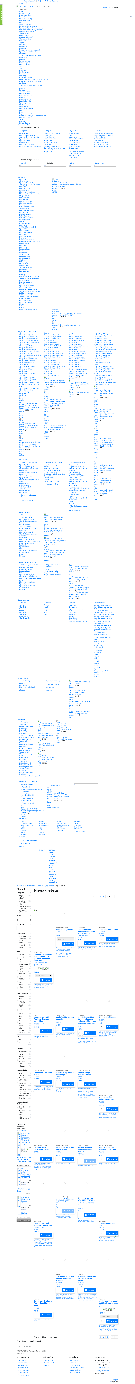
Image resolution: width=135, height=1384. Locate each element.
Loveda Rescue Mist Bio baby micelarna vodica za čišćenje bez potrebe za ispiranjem (87, 1020)
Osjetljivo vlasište (75, 142)
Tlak (20, 68)
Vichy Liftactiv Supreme (27, 379)
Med (95, 640)
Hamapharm (43, 823)
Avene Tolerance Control (77, 359)
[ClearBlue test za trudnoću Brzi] (39, 725)
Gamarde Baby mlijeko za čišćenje (65, 1074)
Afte (20, 110)
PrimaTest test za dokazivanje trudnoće (47, 735)
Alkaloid (58, 931)
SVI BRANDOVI (81, 831)
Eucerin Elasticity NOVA (52, 364)
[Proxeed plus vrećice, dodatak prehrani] (71, 568)
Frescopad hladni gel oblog (66, 738)
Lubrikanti (72, 492)
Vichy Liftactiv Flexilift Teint (29, 388)
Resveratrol (73, 620)
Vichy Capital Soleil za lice (28, 340)
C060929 (80, 1208)
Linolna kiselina (99, 623)
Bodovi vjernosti (52, 870)
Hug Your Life (61, 823)
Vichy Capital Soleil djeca (28, 337)
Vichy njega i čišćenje (26, 390)
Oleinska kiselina (99, 631)
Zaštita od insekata (26, 293)
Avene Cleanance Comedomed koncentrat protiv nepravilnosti (81, 372)
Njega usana (23, 139)
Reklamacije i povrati (53, 863)
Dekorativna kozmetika (27, 210)
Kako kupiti (51, 866)
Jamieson (42, 834)
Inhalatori (22, 730)
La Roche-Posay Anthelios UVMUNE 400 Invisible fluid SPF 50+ (107, 392)
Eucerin (46, 333)
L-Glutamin (97, 652)
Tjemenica (22, 489)
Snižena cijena (23, 1363)
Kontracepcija (73, 500)
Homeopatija (50, 687)
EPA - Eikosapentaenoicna (103, 607)
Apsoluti (22, 689)
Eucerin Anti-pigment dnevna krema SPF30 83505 (57, 382)
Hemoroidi (23, 74)
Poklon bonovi (26, 800)
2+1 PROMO (25, 793)
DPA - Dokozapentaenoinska (104, 614)
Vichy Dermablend (25, 370)
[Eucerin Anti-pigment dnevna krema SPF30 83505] (46, 383)
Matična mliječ (99, 641)
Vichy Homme (24, 364)
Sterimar (77, 829)
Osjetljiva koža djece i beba (28, 468)
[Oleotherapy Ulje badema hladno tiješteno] (71, 693)
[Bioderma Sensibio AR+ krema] (55, 326)
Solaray (41, 832)
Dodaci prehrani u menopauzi (29, 50)
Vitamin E (22, 612)
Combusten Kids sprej (43, 1073)
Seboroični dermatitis (76, 152)
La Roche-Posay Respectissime (104, 368)
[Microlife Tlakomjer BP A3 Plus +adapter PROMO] (39, 759)
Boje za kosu (73, 148)
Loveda (80, 1025)
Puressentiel (81, 1206)
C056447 (36, 1153)
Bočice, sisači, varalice (52, 470)
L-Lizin (96, 665)
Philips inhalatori (25, 765)
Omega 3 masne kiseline (102, 605)
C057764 (58, 1284)
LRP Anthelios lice (100, 337)
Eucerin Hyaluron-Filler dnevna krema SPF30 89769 (71, 314)
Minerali (48, 603)
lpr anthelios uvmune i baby (103, 344)
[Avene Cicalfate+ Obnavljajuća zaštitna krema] (71, 385)
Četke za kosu (24, 306)
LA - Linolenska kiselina (102, 627)
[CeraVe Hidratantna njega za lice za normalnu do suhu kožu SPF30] (55, 185)
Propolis (96, 643)
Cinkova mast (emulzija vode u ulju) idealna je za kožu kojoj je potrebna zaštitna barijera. (107, 1239)
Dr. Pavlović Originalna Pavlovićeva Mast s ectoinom (65, 1278)
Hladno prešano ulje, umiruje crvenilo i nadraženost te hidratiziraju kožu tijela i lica (107, 945)
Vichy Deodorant (25, 368)
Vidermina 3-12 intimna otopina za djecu (65, 1200)
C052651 (36, 1024)
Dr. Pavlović (37, 1307)
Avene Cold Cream (75, 338)
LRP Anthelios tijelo (100, 338)
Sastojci (73, 603)
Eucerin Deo (48, 373)
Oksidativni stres (25, 39)
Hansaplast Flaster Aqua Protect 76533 (25, 1200)
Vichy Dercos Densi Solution (29, 351)
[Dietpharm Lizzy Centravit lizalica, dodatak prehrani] (96, 481)
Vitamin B (22, 607)
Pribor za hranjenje (50, 472)
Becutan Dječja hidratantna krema (41, 1148)
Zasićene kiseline (99, 633)
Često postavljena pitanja (53, 882)
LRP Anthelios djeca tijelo (102, 342)
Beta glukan (73, 618)
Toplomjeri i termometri (52, 468)
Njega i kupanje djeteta (27, 467)
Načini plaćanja (52, 859)
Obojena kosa (73, 150)
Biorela (41, 827)
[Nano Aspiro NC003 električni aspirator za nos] (58, 727)
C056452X (81, 1155)
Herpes (21, 112)
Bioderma (24, 827)
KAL (40, 831)
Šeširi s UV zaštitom (101, 144)
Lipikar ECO (98, 361)
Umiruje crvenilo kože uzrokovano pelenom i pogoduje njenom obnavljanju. (43, 1036)
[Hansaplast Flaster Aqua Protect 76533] (18, 1202)
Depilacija (47, 144)
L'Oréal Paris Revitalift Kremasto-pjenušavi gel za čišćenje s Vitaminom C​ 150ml (25, 1138)
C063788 (102, 1103)
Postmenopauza (24, 63)
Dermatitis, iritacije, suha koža (54, 148)
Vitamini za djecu (25, 618)
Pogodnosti (26, 787)
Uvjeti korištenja (52, 877)
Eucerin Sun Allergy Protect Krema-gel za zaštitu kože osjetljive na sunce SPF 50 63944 (57, 403)
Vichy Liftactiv (24, 372)
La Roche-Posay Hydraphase (104, 353)
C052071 (101, 933)
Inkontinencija (24, 757)
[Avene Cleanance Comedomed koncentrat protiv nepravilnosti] (71, 373)
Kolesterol (22, 70)
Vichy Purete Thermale (27, 361)
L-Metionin (97, 660)
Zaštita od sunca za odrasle (103, 135)
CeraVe (23, 831)
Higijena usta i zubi (26, 114)
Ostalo (21, 308)
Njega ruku (48, 141)
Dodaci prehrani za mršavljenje (79, 489)
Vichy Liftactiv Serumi (27, 381)
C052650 (80, 937)
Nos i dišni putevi (25, 20)
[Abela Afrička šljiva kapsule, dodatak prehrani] (71, 595)
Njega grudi (48, 152)
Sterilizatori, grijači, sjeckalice (54, 474)
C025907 (58, 1022)
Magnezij (47, 609)
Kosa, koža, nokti (25, 101)
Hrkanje (22, 59)
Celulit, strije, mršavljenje (52, 133)
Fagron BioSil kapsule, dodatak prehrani (82, 712)
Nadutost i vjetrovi (25, 95)
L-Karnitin (97, 654)
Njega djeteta (24, 465)
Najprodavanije (23, 1367)
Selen (46, 612)
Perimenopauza (24, 61)
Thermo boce (24, 768)
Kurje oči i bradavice (26, 748)
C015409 (101, 1227)
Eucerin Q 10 (48, 349)
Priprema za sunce (100, 139)
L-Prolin (96, 674)
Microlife (59, 827)
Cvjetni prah (98, 645)
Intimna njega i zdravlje (77, 491)
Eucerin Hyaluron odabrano (53, 355)
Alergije (22, 44)
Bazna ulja (22, 683)
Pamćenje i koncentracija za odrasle (31, 30)
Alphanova (102, 931)
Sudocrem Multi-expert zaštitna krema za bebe (108, 1302)
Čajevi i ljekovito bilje (53, 681)
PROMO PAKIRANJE (27, 795)
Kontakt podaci (51, 853)
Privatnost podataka (52, 874)
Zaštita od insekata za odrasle (29, 297)
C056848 (80, 1026)
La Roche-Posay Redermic (103, 366)
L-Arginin (97, 656)
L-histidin (97, 676)
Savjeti (40, 1)
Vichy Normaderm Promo (28, 359)
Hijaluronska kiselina (76, 609)
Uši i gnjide (23, 492)
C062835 (80, 1284)
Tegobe (22, 43)
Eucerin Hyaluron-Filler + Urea (54, 366)
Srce (20, 66)
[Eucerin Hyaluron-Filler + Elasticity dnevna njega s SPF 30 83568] (46, 428)
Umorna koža (24, 197)
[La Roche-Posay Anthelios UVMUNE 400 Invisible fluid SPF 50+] (96, 393)
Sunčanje (98, 131)
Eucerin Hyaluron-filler (52, 351)
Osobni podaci (49, 1360)
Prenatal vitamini (74, 472)
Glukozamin (73, 607)
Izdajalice (22, 770)
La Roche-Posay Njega (101, 384)
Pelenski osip (23, 470)
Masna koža (23, 199)
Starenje (23, 163)
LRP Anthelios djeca (100, 346)
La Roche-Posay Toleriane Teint (105, 383)
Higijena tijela (48, 150)
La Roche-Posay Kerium (102, 355)
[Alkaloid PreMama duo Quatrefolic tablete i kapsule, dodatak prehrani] (46, 554)
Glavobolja (23, 46)
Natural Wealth (44, 825)
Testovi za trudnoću (26, 735)
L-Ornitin (97, 667)
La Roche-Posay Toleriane (103, 375)
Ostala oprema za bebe (52, 481)
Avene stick (73, 349)
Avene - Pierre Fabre (28, 825)
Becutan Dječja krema (64, 930)
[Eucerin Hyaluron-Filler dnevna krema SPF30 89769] (55, 315)
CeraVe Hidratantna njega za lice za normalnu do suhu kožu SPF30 (70, 184)
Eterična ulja (23, 685)
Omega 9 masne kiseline (102, 629)
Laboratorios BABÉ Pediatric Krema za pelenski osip (41, 1019)
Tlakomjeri (23, 724)
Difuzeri (22, 691)
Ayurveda (49, 691)
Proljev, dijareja (24, 94)
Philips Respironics (25, 763)
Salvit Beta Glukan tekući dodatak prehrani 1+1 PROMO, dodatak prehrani (106, 467)
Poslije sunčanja (99, 137)
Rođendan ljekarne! (51, 1)
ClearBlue (59, 831)
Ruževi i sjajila (24, 216)
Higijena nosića (24, 483)
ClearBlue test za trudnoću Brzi (48, 725)
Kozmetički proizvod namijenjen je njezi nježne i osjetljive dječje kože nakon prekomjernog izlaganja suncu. (43, 1089)
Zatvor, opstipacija (25, 92)
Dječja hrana (23, 478)
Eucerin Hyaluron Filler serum (54, 353)
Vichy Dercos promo (26, 348)
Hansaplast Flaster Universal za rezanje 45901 (48, 746)
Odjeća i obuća (24, 750)
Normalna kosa (74, 141)
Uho (20, 22)
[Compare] (42, 949)
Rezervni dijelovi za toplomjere (26, 745)
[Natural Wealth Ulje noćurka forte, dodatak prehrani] (46, 541)
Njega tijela (49, 131)
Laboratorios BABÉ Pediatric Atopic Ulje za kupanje (106, 492)
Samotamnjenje (99, 141)
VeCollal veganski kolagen (78, 622)
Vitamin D (22, 611)
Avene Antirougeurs (75, 337)
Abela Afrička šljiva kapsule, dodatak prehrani (81, 594)
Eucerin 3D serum (50, 361)
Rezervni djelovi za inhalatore (25, 733)
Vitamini (23, 603)
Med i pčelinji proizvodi (103, 637)
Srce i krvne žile (24, 65)
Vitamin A (22, 605)
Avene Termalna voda (76, 357)
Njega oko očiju (24, 141)
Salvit (76, 823)
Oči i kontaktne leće (26, 108)
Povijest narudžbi (50, 1363)
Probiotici (22, 97)
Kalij (45, 614)
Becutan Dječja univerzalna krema (106, 1098)
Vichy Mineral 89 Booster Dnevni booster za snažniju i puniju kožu (32, 406)
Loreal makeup (24, 223)
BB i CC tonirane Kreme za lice (30, 146)
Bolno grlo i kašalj (25, 19)
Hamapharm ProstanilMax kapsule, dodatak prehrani (82, 587)
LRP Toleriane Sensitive (102, 381)
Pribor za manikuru (50, 142)
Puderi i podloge (25, 212)
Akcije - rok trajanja (27, 799)
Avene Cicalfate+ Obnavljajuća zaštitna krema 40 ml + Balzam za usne (61, 795)
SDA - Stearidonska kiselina (103, 612)
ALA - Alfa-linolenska (101, 611)
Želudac (22, 90)
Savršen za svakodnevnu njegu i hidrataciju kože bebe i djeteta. (86, 948)
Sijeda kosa (73, 144)
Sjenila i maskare (25, 214)
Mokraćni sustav (25, 123)
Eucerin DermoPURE (51, 348)
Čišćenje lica (23, 133)
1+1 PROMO (25, 791)
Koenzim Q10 (73, 612)
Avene (71, 333)
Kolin (70, 611)
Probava (22, 88)
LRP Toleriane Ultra (100, 377)
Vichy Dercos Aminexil (27, 346)
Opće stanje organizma (27, 31)
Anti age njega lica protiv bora (29, 137)
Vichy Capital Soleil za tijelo (29, 342)
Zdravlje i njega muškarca (30, 565)
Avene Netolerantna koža (77, 351)
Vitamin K (22, 614)
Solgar (41, 829)
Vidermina (58, 1203)
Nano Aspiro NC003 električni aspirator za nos (66, 726)
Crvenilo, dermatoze (26, 201)
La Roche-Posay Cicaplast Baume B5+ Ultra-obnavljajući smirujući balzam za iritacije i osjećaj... (106, 442)
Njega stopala (49, 137)
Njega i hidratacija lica (27, 135)
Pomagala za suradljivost (23, 760)
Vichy (21, 333)
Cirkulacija (23, 76)
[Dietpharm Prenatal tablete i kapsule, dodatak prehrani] (46, 531)
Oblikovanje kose (75, 146)
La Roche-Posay (99, 333)
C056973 (36, 1076)
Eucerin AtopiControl (51, 344)
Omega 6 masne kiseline (102, 616)
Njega (71, 496)
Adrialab (36, 1074)
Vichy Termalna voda (26, 362)
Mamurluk (22, 41)
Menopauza (23, 48)
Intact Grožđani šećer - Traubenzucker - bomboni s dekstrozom (26, 1173)
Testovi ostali (24, 752)
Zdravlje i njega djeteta (29, 462)
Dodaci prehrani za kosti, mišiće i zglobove (34, 79)
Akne (72, 163)
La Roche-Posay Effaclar (102, 351)
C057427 (58, 1078)
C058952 (36, 1229)
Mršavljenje (23, 57)
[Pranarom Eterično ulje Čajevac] (71, 683)
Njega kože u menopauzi (28, 52)
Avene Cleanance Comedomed (79, 346)
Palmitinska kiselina (100, 634)
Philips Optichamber (26, 767)
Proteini (96, 673)
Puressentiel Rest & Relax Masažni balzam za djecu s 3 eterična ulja (86, 1202)
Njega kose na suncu (101, 142)
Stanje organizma (25, 24)
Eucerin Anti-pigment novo (53, 337)
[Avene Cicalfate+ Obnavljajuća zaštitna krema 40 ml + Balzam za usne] (49, 796)
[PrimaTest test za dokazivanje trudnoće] (39, 736)
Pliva (100, 1305)
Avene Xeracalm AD (76, 366)
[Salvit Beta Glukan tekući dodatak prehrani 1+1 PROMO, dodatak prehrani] (96, 468)
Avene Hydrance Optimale (78, 353)
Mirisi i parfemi (24, 220)
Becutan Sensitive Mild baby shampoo (65, 1148)
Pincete (21, 304)
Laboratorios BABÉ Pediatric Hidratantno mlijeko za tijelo (86, 931)
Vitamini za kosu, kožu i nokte (31, 85)
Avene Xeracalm (74, 364)
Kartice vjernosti (26, 797)
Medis (57, 1021)
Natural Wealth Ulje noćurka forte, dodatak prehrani (58, 540)
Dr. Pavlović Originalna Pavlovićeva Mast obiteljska (87, 1278)
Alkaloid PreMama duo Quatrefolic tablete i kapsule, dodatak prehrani (58, 553)
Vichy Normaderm (25, 357)
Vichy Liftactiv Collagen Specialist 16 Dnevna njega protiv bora (32, 426)
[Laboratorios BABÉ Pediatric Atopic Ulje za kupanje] (96, 493)
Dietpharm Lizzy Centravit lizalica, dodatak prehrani (105, 480)
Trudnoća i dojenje (75, 465)
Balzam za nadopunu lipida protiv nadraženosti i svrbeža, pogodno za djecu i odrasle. (43, 986)
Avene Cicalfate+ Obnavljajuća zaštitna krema (82, 384)
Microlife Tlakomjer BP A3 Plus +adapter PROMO (48, 758)
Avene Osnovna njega (76, 340)
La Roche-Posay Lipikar (102, 357)
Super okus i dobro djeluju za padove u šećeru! (23, 1190)
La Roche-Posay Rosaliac (102, 370)
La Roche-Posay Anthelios (103, 335)
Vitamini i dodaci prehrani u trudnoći (79, 507)
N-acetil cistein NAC (101, 671)
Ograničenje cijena (53, 807)
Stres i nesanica (24, 33)
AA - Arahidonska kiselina (102, 625)
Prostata (22, 121)
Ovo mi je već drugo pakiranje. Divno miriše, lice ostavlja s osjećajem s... (24, 1160)
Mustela (77, 821)
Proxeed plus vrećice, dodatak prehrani (82, 567)
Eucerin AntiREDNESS (51, 338)
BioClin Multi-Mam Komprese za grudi (56, 518)
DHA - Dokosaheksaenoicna (103, 609)
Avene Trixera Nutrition (77, 361)
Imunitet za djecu (25, 15)
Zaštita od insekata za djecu (29, 295)
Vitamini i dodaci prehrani (78, 498)
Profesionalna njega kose (28, 309)
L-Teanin (96, 663)
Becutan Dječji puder (107, 1017)
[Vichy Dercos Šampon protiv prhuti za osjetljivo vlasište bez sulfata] (21, 446)
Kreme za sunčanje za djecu (103, 133)
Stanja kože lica (24, 196)
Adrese (46, 1365)
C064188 (58, 1153)
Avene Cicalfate (74, 342)
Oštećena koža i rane (26, 207)
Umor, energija (24, 35)
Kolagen (71, 616)
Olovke (21, 221)
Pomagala (24, 722)
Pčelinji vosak (98, 647)
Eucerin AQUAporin (50, 342)
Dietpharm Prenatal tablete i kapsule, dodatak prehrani (56, 530)
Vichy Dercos (24, 344)
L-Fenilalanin (98, 651)
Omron (58, 821)
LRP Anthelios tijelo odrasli (103, 340)
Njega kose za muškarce (27, 586)
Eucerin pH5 (48, 372)
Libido (71, 502)
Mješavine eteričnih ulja (27, 687)
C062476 (36, 1308)
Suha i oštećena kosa (76, 139)
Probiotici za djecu (25, 99)
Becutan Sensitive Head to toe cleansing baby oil (86, 1149)
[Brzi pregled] (45, 949)
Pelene (46, 479)
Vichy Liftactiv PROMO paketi (29, 383)
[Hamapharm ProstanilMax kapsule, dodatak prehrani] (71, 588)
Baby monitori (49, 478)
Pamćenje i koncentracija (28, 26)
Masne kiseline (100, 603)
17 (112, 897)
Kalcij (46, 607)
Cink (45, 611)
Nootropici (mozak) (26, 37)
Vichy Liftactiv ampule (27, 377)
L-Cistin (96, 662)
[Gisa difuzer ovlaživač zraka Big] (71, 703)
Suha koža (23, 205)
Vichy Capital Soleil (26, 335)
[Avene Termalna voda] (71, 393)
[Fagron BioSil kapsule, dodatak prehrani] (71, 713)
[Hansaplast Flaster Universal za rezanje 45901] (39, 747)
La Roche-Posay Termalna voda (105, 349)
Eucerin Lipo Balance (51, 375)
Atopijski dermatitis (26, 476)
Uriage (23, 832)
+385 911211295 (103, 1368)
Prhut (71, 135)
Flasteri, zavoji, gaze (26, 737)
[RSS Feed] (21, 1130)
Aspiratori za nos (25, 739)
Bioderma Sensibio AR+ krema (70, 325)
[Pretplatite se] (47, 1346)
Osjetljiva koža (100, 163)
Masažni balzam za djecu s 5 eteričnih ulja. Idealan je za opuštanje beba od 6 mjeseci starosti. (86, 1221)
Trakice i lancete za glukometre (30, 55)
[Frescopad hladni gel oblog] (58, 739)
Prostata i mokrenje (26, 567)
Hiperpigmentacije (25, 203)
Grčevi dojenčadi (25, 487)
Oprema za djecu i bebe (54, 462)
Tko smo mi (22, 1360)
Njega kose (74, 131)
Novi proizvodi (23, 1365)
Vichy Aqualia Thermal (27, 366)
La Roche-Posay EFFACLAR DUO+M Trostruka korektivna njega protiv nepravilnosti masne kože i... (106, 413)
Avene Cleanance (75, 344)
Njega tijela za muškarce (27, 584)
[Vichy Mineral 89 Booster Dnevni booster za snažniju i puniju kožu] (21, 407)
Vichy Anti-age (24, 392)
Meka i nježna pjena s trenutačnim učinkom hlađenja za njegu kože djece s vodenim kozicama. (65, 1034)
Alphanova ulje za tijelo (108, 930)
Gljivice (21, 105)
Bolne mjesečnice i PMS (77, 476)
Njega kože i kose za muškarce (30, 578)
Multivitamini (23, 616)
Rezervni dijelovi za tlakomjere (26, 727)
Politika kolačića (75, 1372)
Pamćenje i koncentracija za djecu (31, 28)
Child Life (77, 825)
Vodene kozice (24, 491)
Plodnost (72, 503)
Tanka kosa (73, 157)
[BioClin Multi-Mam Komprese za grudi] (46, 519)
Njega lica (24, 131)
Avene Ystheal (74, 362)
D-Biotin (96, 658)
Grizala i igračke (49, 476)
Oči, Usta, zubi (24, 106)
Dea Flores (78, 827)
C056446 (80, 1078)
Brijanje (21, 580)
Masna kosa (73, 137)
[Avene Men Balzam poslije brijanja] (71, 579)
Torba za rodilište (52, 484)
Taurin (96, 669)
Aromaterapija (26, 681)
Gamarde (58, 1076)
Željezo (46, 605)
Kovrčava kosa (74, 155)
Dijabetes (22, 54)
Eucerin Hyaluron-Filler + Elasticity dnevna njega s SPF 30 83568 (58, 427)
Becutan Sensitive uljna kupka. (86, 1165)
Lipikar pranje (98, 359)
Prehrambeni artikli (52, 684)
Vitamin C (22, 609)
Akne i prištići (24, 208)
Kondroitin (72, 614)
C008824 (102, 1020)
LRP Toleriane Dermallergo (103, 379)
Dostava (52, 856)
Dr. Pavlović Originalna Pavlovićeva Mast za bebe (43, 1303)
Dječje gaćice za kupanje (102, 146)
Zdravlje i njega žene (77, 462)
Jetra (21, 119)
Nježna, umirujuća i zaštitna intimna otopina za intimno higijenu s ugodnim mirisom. (63, 1216)
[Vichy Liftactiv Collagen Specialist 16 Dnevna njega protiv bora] (21, 427)
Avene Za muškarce (75, 355)
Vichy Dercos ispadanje (27, 349)
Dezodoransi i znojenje (52, 146)
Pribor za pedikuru (50, 139)
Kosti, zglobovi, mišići (26, 77)
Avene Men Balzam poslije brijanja (81, 578)
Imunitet (22, 17)
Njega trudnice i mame (77, 467)
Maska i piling (24, 142)
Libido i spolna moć (26, 569)
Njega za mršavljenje (76, 487)
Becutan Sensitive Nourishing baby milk (107, 1148)
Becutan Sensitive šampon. (63, 1163)
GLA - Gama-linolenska (102, 622)
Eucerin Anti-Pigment (51, 335)
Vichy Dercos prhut (26, 353)
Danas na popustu (27, 784)
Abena (101, 1225)
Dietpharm (42, 821)
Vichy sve (22, 394)
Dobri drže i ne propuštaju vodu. (22, 1214)
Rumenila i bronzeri (26, 218)
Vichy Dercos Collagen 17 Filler (30, 355)
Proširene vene (24, 72)
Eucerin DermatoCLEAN (52, 346)
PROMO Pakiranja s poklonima (31, 789)
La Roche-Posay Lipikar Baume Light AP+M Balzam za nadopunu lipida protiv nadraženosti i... (43, 958)
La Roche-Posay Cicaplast (103, 348)
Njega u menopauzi (75, 479)
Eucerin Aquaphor (50, 340)
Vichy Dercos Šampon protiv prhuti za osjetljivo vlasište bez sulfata (32, 445)
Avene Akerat (73, 335)
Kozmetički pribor (25, 298)
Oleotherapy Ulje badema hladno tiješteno (80, 692)
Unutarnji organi (24, 117)
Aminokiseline (98, 649)
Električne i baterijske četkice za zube (32, 116)
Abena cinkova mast (107, 1223)
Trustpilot (115, 1380)
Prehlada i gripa (24, 13)
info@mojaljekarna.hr (104, 1371)
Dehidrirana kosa (75, 153)
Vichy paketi (23, 395)
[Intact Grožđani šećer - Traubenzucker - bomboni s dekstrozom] (18, 1176)
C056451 (101, 1153)
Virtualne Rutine (54, 785)
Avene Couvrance (75, 348)
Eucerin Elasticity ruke (52, 362)
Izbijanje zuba (24, 485)
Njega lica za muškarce (27, 144)
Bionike (23, 834)
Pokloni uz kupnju (28, 803)
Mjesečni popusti (30, 1)
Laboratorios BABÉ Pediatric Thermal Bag (43, 1224)
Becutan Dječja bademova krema (84, 1074)
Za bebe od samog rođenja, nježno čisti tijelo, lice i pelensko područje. (65, 1090)
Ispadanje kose (74, 133)
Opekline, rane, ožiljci (26, 103)
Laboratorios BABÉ (83, 935)
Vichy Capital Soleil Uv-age (28, 338)
